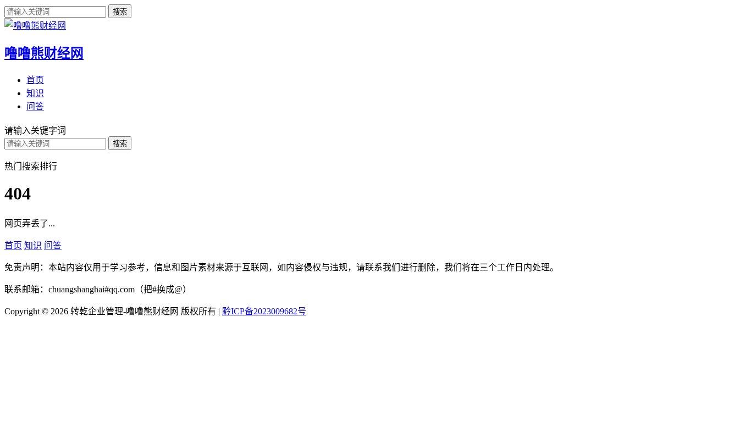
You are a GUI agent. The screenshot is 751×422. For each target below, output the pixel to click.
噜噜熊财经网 (44, 53)
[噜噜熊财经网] (35, 25)
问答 (35, 106)
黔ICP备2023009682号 (264, 311)
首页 (35, 80)
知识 (35, 93)
